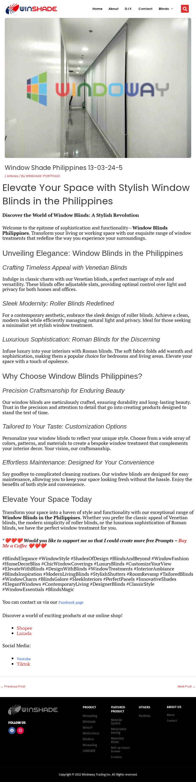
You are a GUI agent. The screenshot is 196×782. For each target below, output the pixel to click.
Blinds (164, 8)
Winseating (90, 716)
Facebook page (71, 602)
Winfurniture (91, 733)
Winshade (89, 721)
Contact (145, 8)
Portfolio (144, 716)
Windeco (88, 739)
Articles (12, 176)
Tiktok (23, 664)
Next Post (187, 686)
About (114, 8)
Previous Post (12, 686)
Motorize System (116, 721)
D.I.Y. (128, 8)
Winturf (87, 727)
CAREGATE (89, 751)
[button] (185, 9)
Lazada (24, 633)
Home (97, 8)
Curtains (116, 757)
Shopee (24, 628)
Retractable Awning (118, 730)
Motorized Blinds (117, 740)
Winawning (90, 745)
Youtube (24, 658)
